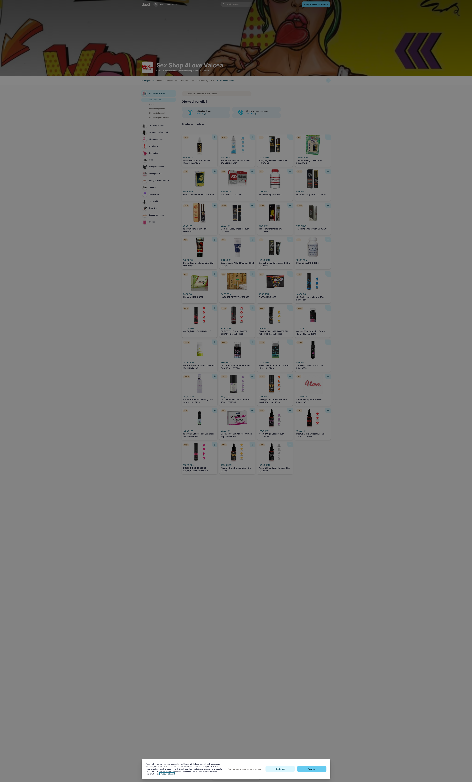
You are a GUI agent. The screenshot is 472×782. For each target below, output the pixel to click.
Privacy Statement (167, 774)
